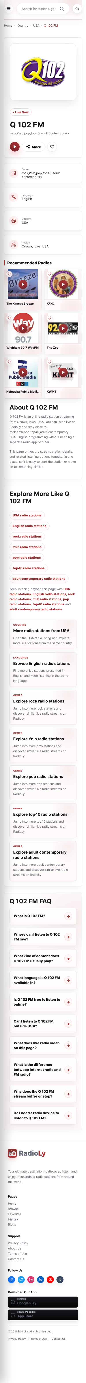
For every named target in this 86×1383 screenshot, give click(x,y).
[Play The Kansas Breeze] (23, 284)
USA (36, 25)
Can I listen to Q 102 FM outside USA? (34, 1023)
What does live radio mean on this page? (37, 1045)
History (13, 1219)
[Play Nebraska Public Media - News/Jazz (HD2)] (23, 372)
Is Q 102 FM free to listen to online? (37, 1001)
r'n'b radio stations (27, 547)
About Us (14, 1248)
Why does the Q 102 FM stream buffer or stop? (34, 1093)
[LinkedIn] (40, 1279)
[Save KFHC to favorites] (49, 274)
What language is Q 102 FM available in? (37, 980)
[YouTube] (50, 1279)
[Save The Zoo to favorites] (49, 318)
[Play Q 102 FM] (15, 147)
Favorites (14, 1214)
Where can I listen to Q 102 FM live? (37, 936)
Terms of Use (17, 1253)
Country (22, 25)
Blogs (12, 1224)
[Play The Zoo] (63, 328)
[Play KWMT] (63, 372)
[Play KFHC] (63, 284)
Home (8, 25)
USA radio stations (27, 515)
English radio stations (29, 526)
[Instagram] (30, 1279)
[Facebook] (11, 1279)
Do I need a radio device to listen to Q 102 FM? (36, 1115)
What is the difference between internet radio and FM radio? (37, 1069)
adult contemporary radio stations (39, 578)
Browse (13, 1209)
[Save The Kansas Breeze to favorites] (9, 274)
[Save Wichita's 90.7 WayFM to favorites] (9, 318)
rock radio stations (27, 536)
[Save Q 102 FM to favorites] (52, 147)
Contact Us (16, 1259)
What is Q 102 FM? (29, 916)
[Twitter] (21, 1279)
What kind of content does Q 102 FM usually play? (36, 958)
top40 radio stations (29, 568)
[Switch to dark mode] (77, 8)
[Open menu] (8, 8)
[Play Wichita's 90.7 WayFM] (23, 328)
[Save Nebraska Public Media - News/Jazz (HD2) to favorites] (9, 362)
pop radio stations (27, 557)
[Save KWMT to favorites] (49, 362)
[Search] (61, 8)
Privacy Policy (18, 1243)
